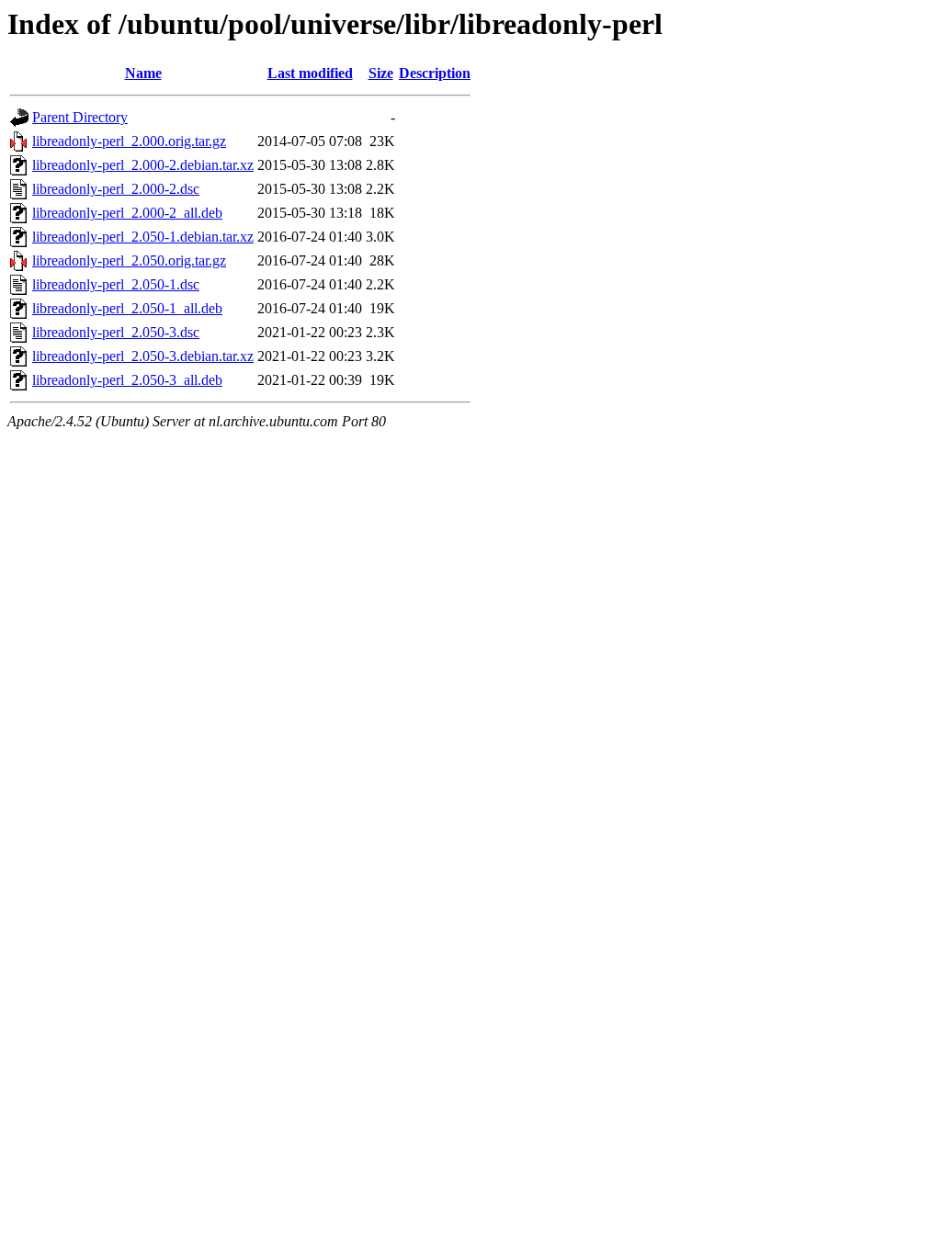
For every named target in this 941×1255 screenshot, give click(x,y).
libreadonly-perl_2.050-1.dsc (115, 284)
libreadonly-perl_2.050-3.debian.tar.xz (143, 356)
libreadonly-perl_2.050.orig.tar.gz (129, 260)
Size (380, 73)
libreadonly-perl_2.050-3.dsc (115, 332)
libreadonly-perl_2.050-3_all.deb (127, 380)
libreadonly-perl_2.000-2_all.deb (127, 212)
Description (434, 73)
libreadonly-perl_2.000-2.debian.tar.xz (143, 165)
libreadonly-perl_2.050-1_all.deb (127, 308)
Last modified (310, 73)
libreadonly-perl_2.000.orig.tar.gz (129, 141)
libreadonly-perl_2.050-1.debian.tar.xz (143, 236)
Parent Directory (80, 117)
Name (143, 73)
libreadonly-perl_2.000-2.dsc (115, 189)
